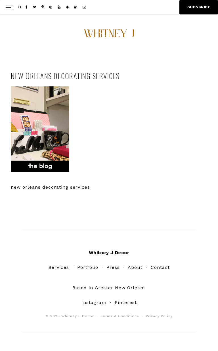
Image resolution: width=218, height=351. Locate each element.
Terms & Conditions (120, 316)
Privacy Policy (159, 316)
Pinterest (126, 302)
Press (113, 267)
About (135, 267)
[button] (109, 7)
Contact (160, 267)
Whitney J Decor (109, 35)
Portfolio (87, 267)
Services (59, 267)
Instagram (93, 302)
